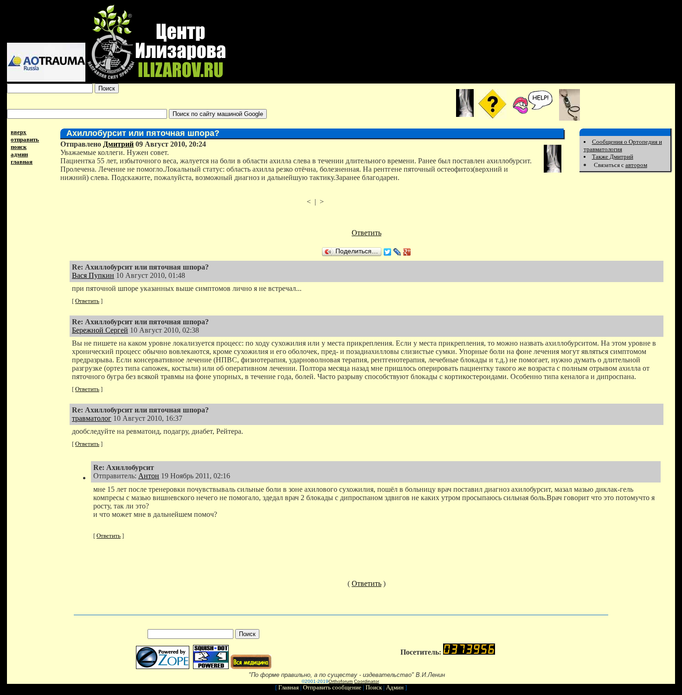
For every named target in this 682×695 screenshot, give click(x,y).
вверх (18, 132)
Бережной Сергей (100, 330)
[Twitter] (387, 252)
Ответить (366, 233)
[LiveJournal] (397, 252)
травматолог (91, 418)
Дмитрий (118, 144)
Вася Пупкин (93, 275)
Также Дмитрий (612, 156)
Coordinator (366, 681)
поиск (18, 146)
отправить (25, 139)
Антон (148, 476)
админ (19, 154)
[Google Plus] (407, 252)
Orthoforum (340, 681)
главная (21, 161)
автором (636, 164)
